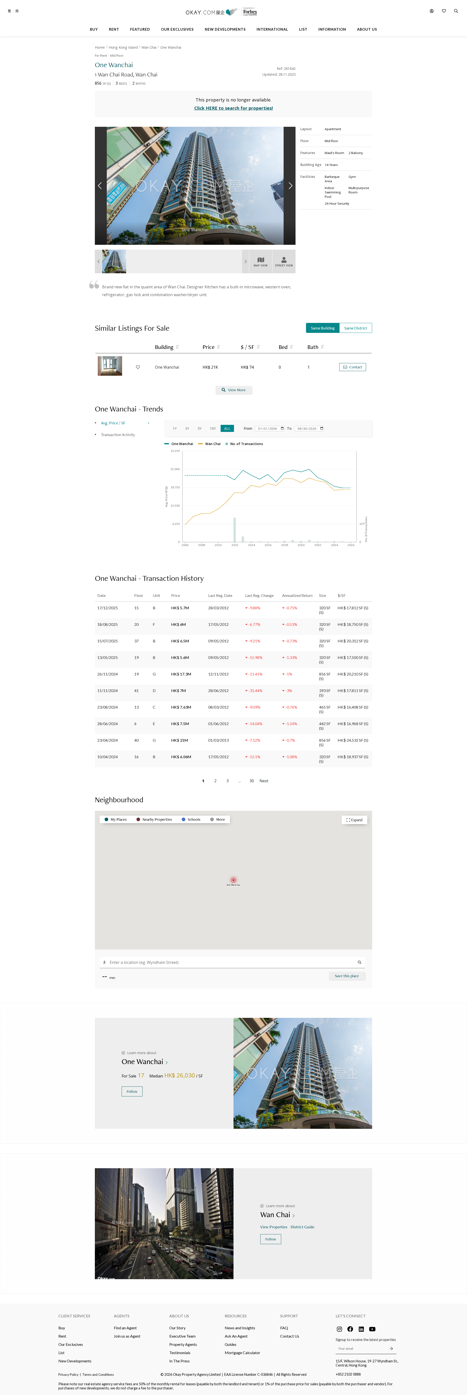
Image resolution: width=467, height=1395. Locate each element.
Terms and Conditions (98, 1375)
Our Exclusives (70, 1344)
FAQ (284, 1327)
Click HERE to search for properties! (233, 108)
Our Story (177, 1327)
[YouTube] (372, 1329)
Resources (236, 1315)
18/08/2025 (107, 624)
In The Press (179, 1361)
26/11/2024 (107, 674)
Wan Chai (149, 47)
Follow (132, 1091)
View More (237, 389)
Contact (355, 367)
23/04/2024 (107, 740)
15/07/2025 (107, 640)
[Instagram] (339, 1329)
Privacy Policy (68, 1375)
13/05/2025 (107, 657)
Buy (61, 1327)
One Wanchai (170, 47)
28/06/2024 (107, 723)
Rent (62, 1336)
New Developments (74, 1361)
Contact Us (289, 1336)
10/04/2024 (107, 756)
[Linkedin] (361, 1329)
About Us (179, 1315)
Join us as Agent (127, 1336)
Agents (121, 1315)
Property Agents (183, 1344)
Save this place (347, 975)
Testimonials (179, 1352)
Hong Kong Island (123, 47)
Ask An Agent (236, 1336)
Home (100, 47)
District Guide (302, 1226)
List (61, 1352)
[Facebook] (350, 1329)
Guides (230, 1344)
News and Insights (240, 1327)
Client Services (74, 1315)
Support (289, 1315)
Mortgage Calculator (242, 1352)
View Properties (273, 1226)
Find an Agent (125, 1327)
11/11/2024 (107, 690)
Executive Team (182, 1336)
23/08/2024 (107, 707)
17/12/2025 (107, 607)
